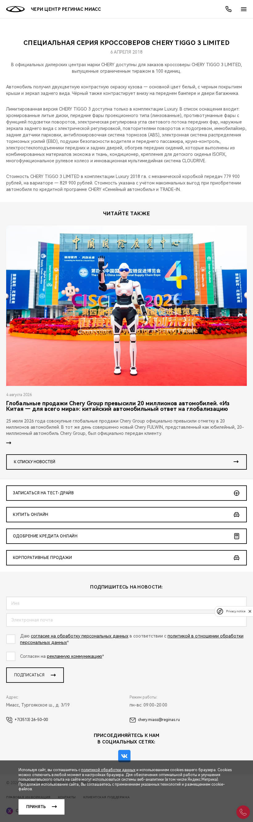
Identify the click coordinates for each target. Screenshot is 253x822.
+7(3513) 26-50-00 (31, 720)
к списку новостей (34, 462)
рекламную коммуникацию (74, 656)
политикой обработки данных (108, 770)
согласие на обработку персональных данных (79, 636)
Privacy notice (235, 611)
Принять (36, 807)
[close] (250, 611)
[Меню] (243, 9)
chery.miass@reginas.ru (159, 720)
